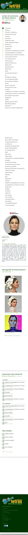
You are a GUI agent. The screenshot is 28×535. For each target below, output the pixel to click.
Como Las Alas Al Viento (11, 56)
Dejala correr (8, 65)
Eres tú (6, 83)
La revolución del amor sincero (12, 164)
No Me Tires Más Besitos (11, 148)
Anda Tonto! (8, 38)
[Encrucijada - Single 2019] (14, 322)
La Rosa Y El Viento (10, 170)
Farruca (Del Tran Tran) (10, 87)
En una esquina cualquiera (11, 81)
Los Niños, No (8, 144)
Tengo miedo (8, 186)
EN (26, 8)
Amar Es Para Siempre (10, 34)
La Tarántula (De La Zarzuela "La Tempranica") (15, 184)
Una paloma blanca (10, 199)
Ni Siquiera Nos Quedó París (12, 146)
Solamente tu (8, 178)
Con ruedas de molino (10, 58)
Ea (5, 75)
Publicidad (6, 520)
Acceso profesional (8, 529)
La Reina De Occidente (10, 162)
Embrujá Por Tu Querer (10, 77)
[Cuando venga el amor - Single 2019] (14, 302)
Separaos (7, 174)
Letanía (7, 99)
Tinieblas (7, 189)
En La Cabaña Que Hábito (11, 79)
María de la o (8, 105)
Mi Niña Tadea (8, 137)
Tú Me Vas (7, 193)
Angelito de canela (9, 40)
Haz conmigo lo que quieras (12, 95)
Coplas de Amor (9, 60)
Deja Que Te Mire (9, 67)
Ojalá (6, 152)
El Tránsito (7, 191)
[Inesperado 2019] (14, 284)
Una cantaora (8, 195)
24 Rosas (7, 30)
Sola (6, 176)
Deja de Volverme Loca (10, 62)
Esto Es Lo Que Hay (10, 85)
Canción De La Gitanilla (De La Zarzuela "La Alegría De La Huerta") (15, 50)
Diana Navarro (9, 376)
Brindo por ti (8, 44)
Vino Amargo (8, 201)
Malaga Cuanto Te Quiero (11, 101)
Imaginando (8, 97)
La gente (7, 89)
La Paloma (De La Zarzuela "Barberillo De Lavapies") (15, 158)
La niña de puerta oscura (11, 142)
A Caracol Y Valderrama (11, 32)
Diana (6, 71)
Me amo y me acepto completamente (14, 107)
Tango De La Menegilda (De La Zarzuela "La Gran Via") (15, 182)
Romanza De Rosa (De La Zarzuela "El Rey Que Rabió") (15, 168)
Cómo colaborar (7, 512)
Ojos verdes (8, 154)
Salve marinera (8, 172)
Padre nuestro (8, 156)
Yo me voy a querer (9, 205)
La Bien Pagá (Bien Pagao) (11, 42)
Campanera (8, 48)
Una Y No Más (8, 197)
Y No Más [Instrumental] (11, 203)
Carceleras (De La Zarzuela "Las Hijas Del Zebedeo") (15, 54)
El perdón (7, 160)
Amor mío (7, 36)
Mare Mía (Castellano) (10, 103)
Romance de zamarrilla (10, 166)
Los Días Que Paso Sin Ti (11, 73)
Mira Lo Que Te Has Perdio (11, 140)
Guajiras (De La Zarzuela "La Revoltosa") (15, 93)
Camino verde (8, 46)
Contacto (6, 511)
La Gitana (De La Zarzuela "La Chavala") (15, 91)
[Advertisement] (14, 123)
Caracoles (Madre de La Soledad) (13, 52)
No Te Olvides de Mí (10, 150)
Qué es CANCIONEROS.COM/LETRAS (11, 510)
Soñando (7, 180)
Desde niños (8, 69)
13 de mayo (8, 28)
